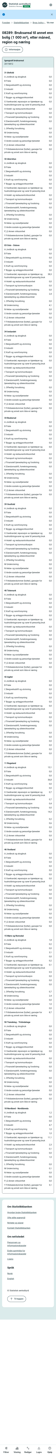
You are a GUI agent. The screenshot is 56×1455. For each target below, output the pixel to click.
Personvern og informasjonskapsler (16, 1244)
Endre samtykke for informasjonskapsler (16, 1252)
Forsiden (6, 22)
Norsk (10, 1273)
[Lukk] (52, 14)
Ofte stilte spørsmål (16, 1217)
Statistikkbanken (21, 22)
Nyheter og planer (15, 1223)
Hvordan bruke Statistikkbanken (22, 1212)
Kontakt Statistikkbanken (18, 1228)
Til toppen (18, 1299)
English (10, 1278)
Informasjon (14, 49)
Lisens (10, 1259)
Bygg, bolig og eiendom (43, 22)
